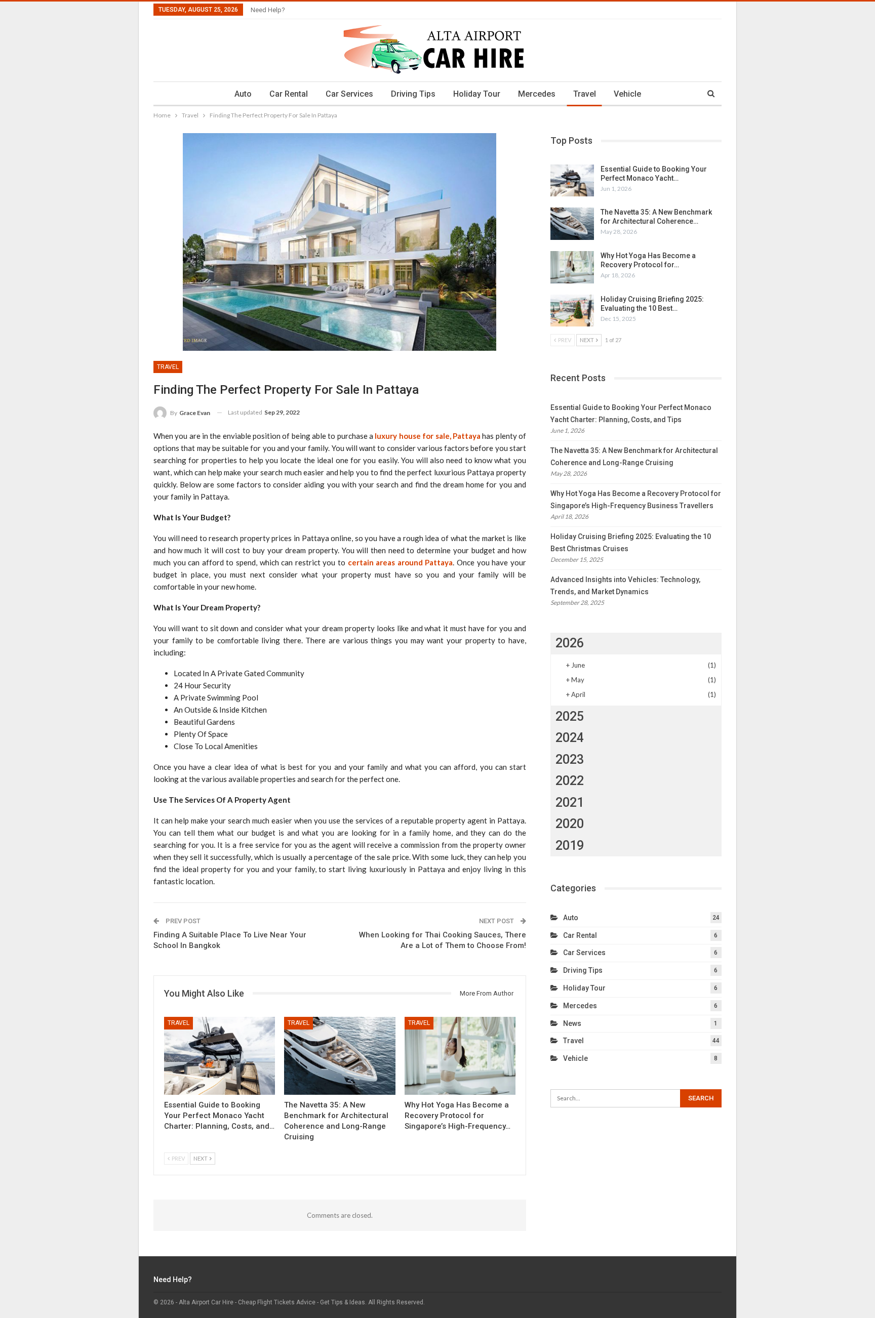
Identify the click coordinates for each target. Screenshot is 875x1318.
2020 (569, 823)
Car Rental (288, 94)
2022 (569, 780)
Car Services (349, 94)
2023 (569, 759)
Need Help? (268, 10)
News (572, 1023)
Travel (584, 94)
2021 (569, 802)
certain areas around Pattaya (400, 562)
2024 (569, 737)
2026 (569, 643)
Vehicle (627, 94)
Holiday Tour (476, 94)
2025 (569, 716)
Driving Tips (413, 94)
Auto (243, 94)
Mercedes (536, 94)
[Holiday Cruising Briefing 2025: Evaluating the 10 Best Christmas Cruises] (572, 311)
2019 (569, 845)
